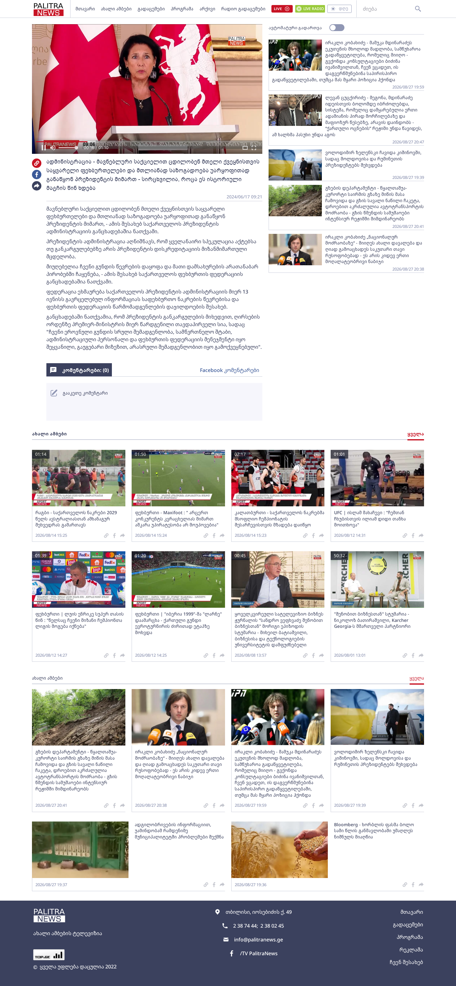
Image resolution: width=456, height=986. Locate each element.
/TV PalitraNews (259, 953)
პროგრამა (182, 9)
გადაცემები (151, 9)
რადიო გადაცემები (243, 9)
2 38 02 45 (272, 925)
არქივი (207, 9)
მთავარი (85, 9)
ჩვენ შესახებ (406, 962)
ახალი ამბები (116, 9)
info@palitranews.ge (258, 939)
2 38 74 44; (245, 925)
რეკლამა (411, 949)
